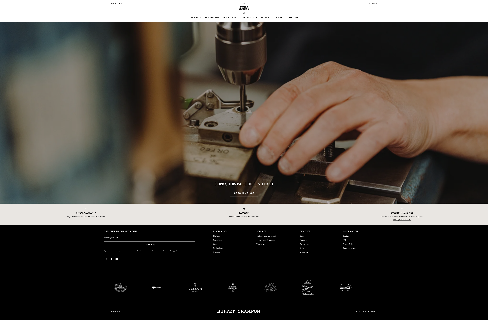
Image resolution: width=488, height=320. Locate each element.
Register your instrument (265, 240)
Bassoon (216, 252)
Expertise (303, 240)
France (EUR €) (116, 311)
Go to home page (244, 193)
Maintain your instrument (266, 236)
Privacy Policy (348, 244)
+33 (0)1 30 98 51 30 (402, 219)
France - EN (115, 4)
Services (266, 17)
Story (302, 236)
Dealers (279, 17)
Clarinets (195, 17)
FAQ (345, 240)
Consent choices (349, 248)
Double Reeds (231, 17)
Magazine (304, 252)
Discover (293, 17)
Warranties (260, 244)
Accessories (250, 17)
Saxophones (212, 17)
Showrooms (304, 244)
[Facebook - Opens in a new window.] (111, 259)
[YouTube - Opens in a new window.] (117, 259)
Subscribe (149, 245)
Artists (302, 248)
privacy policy (173, 251)
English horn (218, 248)
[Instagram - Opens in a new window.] (106, 259)
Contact (346, 236)
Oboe (215, 244)
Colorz (372, 311)
